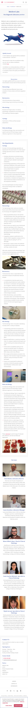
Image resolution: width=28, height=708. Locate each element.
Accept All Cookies (18, 705)
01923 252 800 (6, 658)
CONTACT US (14, 683)
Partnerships (14, 686)
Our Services (13, 6)
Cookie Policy (10, 695)
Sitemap (25, 695)
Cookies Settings (9, 705)
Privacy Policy (4, 695)
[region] (14, 702)
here (8, 64)
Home (8, 6)
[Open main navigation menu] (26, 2)
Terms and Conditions (18, 695)
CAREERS (14, 681)
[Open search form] (23, 2)
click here (8, 434)
